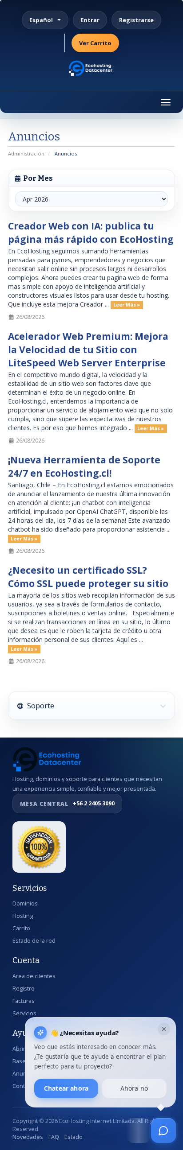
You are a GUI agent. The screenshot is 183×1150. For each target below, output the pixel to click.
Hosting (22, 916)
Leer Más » (126, 305)
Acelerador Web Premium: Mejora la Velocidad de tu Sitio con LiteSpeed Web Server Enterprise (88, 349)
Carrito (21, 928)
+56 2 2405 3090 (67, 803)
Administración (26, 153)
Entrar (89, 20)
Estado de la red (34, 940)
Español (41, 20)
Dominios (25, 903)
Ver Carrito (95, 43)
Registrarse (136, 20)
